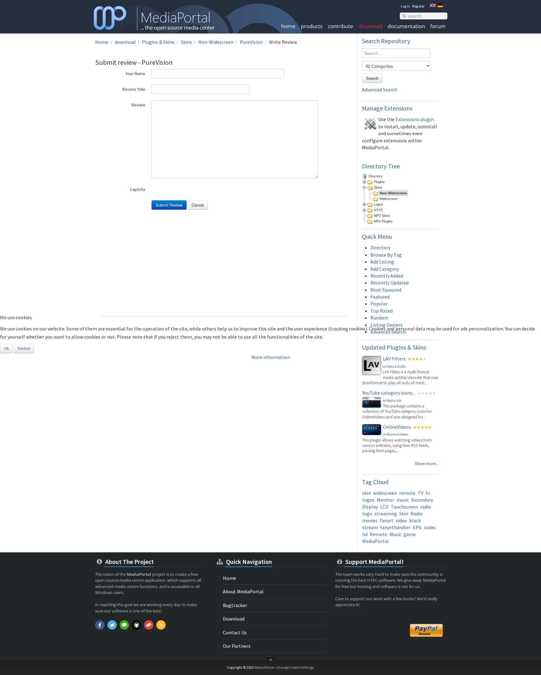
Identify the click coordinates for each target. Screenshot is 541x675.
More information (270, 357)
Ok (6, 348)
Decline (24, 348)
